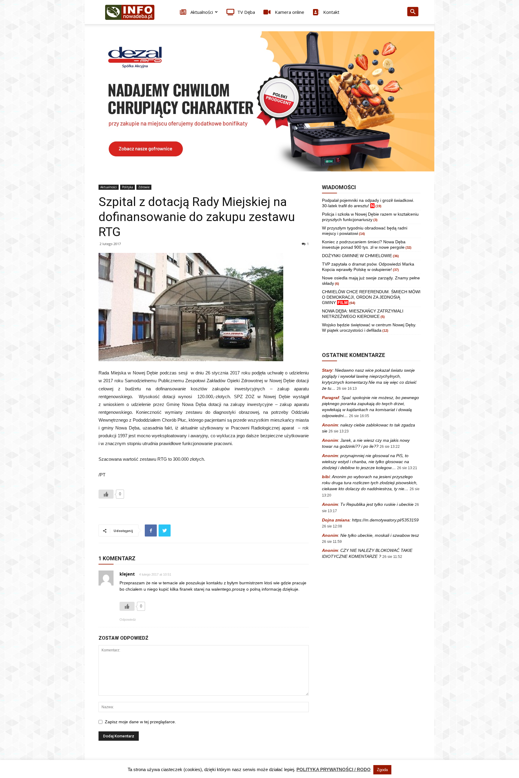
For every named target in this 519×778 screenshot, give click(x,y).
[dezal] (259, 101)
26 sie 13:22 (390, 446)
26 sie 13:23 (339, 431)
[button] (412, 12)
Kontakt (330, 12)
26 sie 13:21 (407, 468)
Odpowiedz (128, 619)
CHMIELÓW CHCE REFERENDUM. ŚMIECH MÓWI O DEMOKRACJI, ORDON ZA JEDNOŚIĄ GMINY (371, 297)
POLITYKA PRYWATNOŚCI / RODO (333, 769)
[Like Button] (106, 494)
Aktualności (201, 12)
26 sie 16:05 (359, 416)
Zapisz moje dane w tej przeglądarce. (140, 721)
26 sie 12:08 (332, 526)
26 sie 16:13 (347, 388)
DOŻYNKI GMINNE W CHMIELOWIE (357, 255)
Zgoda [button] (382, 769)
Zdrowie (144, 187)
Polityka (127, 187)
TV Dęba (246, 12)
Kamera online (289, 12)
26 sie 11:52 (392, 557)
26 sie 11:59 (332, 542)
